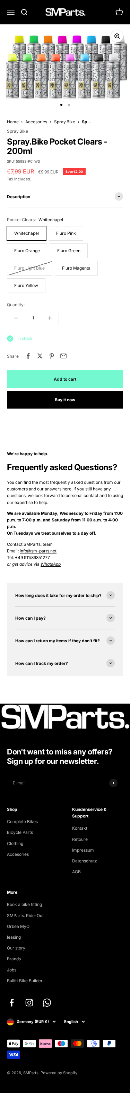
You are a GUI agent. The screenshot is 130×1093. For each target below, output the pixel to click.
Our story (16, 948)
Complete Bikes (22, 821)
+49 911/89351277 (32, 557)
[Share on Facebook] (28, 356)
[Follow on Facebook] (11, 1002)
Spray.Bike (64, 121)
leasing (14, 937)
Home (13, 121)
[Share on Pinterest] (52, 356)
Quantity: (16, 304)
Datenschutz (84, 860)
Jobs (11, 969)
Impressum (83, 850)
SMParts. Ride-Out (25, 915)
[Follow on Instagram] (29, 1002)
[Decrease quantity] (16, 318)
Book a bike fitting (24, 904)
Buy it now (65, 399)
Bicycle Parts (20, 832)
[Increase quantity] (50, 318)
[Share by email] (63, 356)
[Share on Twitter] (40, 356)
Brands (14, 958)
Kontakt (79, 828)
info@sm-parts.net (38, 550)
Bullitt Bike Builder (25, 980)
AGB (76, 871)
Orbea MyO (18, 926)
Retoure (80, 839)
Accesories (36, 121)
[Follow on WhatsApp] (47, 1002)
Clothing (15, 843)
